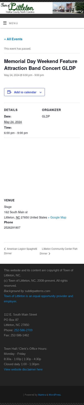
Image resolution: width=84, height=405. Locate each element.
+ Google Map (57, 217)
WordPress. (55, 394)
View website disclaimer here (23, 369)
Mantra (42, 394)
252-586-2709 (23, 330)
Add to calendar (25, 92)
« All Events (13, 39)
